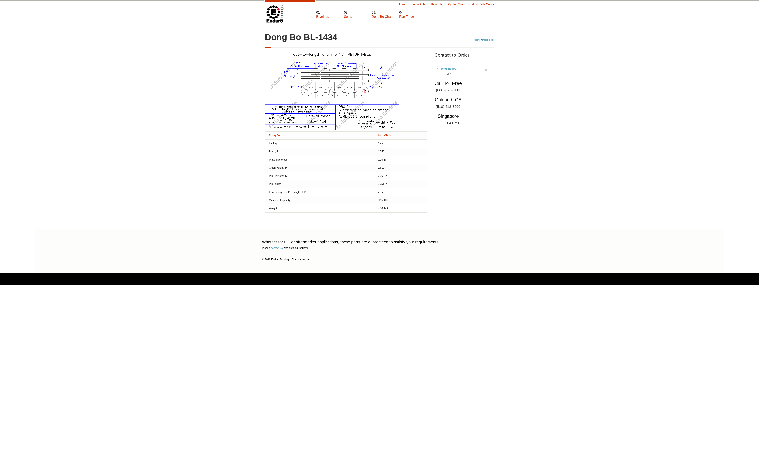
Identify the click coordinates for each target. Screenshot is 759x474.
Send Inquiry (448, 68)
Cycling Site (455, 4)
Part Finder (488, 40)
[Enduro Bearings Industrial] (275, 14)
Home (401, 4)
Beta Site (436, 4)
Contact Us (418, 4)
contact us (277, 247)
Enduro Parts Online (481, 4)
